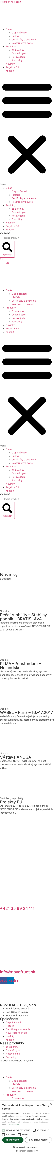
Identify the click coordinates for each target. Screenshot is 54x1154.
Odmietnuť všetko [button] (38, 1140)
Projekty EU (12, 67)
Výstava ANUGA (15, 757)
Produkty (11, 46)
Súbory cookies (8, 1071)
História (16, 36)
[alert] (27, 1127)
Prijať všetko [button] (13, 1140)
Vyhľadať (5, 233)
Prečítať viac (13, 1124)
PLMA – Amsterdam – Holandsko (20, 665)
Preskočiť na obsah (10, 1)
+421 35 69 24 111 (17, 908)
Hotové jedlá (18, 56)
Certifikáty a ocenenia (24, 39)
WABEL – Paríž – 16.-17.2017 (26, 712)
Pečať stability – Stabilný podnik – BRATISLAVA (23, 616)
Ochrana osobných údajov (14, 1066)
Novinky (10, 63)
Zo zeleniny (18, 49)
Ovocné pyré (18, 53)
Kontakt (10, 70)
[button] (27, 129)
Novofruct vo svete (22, 43)
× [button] (51, 1104)
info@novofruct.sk (17, 971)
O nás (9, 29)
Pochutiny (17, 60)
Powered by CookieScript (27, 1151)
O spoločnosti (19, 32)
